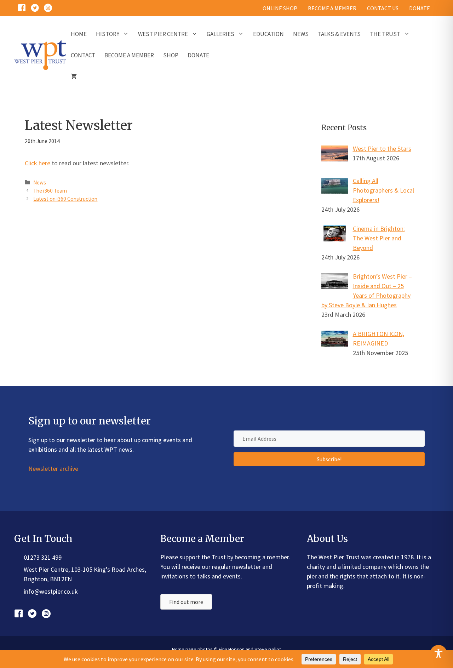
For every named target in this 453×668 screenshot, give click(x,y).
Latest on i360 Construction (65, 198)
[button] (329, 459)
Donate (198, 55)
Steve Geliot (267, 649)
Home (79, 34)
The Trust (385, 34)
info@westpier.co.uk (51, 591)
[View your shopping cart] (73, 76)
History (107, 34)
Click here (37, 163)
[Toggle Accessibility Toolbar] (438, 653)
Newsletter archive (53, 468)
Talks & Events (339, 34)
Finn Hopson (232, 649)
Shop (170, 55)
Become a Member (129, 55)
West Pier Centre (163, 34)
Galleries (220, 34)
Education (268, 34)
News (301, 34)
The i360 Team (50, 190)
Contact (83, 55)
